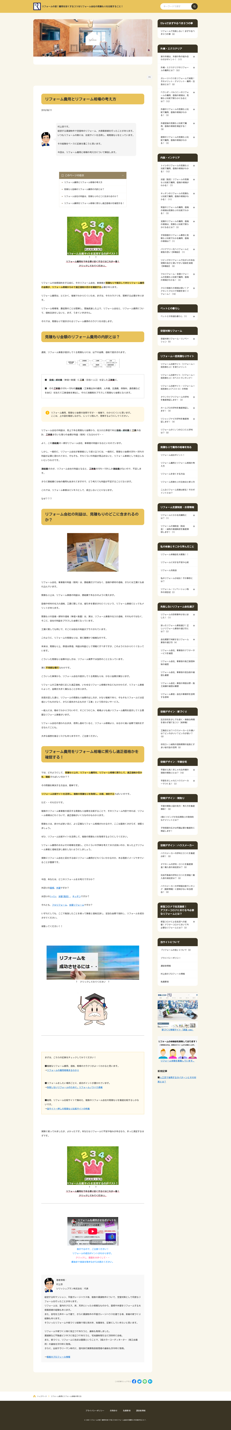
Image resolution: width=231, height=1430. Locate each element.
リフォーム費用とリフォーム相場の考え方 (83, 182)
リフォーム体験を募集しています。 (178, 1061)
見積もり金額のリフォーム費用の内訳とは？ (84, 189)
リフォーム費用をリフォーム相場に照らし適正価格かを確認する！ (94, 203)
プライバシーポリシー (95, 1411)
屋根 (52, 888)
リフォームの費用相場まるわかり (63, 1070)
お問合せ (113, 1411)
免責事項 (126, 1411)
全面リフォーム (76, 905)
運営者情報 (140, 1411)
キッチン (76, 896)
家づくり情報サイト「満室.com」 (178, 1030)
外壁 (58, 888)
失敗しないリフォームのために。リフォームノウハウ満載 (75, 1087)
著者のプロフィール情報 (58, 1357)
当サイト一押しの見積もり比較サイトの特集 (68, 1109)
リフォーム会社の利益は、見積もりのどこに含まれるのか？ (91, 196)
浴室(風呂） (64, 896)
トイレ (53, 896)
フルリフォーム (59, 905)
